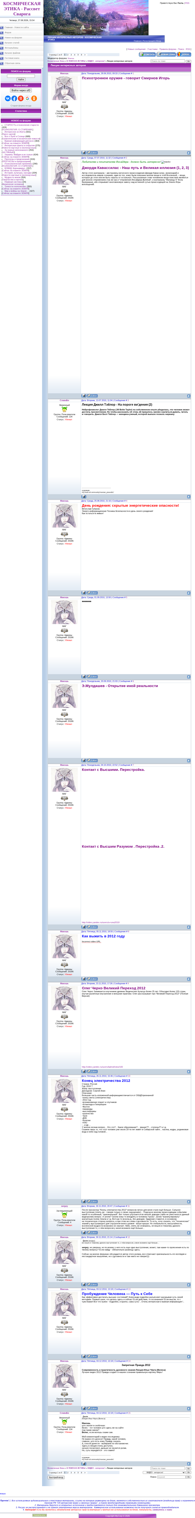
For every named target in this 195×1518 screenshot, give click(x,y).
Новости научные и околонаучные (19, 148)
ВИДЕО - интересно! (96, 61)
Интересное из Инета (15, 132)
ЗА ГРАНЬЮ (8, 152)
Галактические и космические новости (21, 138)
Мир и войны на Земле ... (17, 191)
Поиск (181, 49)
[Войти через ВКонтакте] (8, 98)
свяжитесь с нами (162, 1510)
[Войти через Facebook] (14, 98)
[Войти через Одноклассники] (34, 98)
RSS (187, 3)
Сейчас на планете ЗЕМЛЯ (15, 143)
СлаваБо (64, 400)
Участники (152, 49)
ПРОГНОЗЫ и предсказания (16, 161)
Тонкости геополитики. (15, 186)
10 (129, 1076)
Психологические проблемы (18, 164)
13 (129, 1289)
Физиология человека (12, 184)
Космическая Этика (56, 61)
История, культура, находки (18, 173)
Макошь (71, 58)
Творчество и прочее (12, 179)
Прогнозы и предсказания (17, 159)
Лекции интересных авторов (119, 61)
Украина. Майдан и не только (19, 154)
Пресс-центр (8, 134)
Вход (158, 41)
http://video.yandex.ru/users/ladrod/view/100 (102, 1067)
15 (129, 1413)
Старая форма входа (21, 105)
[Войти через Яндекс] (21, 98)
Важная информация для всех (19, 141)
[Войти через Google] (27, 98)
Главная (137, 41)
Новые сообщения (136, 49)
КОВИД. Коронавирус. (15, 168)
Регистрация (149, 41)
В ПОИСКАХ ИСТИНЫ (76, 61)
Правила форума (167, 49)
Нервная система (13, 182)
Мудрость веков (12, 177)
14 (129, 1361)
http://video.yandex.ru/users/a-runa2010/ (101, 922)
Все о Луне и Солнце (15, 136)
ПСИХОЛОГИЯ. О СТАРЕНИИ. (17, 129)
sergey (64, 1206)
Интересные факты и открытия (20, 145)
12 (129, 1237)
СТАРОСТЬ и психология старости (22, 125)
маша (3, 1493)
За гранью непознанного (16, 150)
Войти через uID (21, 90)
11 (129, 1206)
